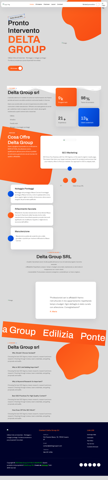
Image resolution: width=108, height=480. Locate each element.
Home (32, 4)
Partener (47, 4)
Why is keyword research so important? (27, 381)
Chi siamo (38, 4)
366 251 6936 (47, 452)
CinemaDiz (90, 438)
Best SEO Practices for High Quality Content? (29, 396)
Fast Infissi (90, 441)
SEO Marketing (69, 152)
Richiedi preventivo (89, 4)
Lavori (53, 4)
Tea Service (90, 444)
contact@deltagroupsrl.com (52, 446)
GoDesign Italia (91, 434)
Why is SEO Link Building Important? (25, 367)
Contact (60, 4)
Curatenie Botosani (92, 447)
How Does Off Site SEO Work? (23, 410)
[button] (30, 353)
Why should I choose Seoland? (23, 353)
